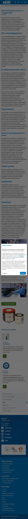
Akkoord (23, 273)
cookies (21, 255)
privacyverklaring (12, 257)
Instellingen (4, 273)
